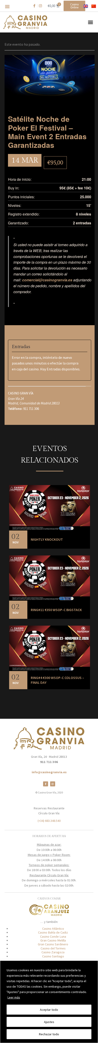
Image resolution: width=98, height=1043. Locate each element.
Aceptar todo (49, 1010)
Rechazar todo (49, 1034)
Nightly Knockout (47, 539)
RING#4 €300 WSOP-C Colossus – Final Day (57, 680)
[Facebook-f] (45, 783)
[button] (7, 6)
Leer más (14, 997)
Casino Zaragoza (52, 952)
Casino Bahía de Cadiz (53, 932)
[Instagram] (52, 783)
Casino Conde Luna (53, 936)
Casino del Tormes (53, 948)
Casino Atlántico (53, 929)
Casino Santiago (53, 956)
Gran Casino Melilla (53, 940)
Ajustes (49, 1022)
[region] (49, 1002)
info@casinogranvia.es (49, 772)
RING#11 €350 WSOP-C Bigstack (56, 609)
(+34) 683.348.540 (49, 821)
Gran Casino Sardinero (53, 944)
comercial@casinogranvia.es (47, 279)
